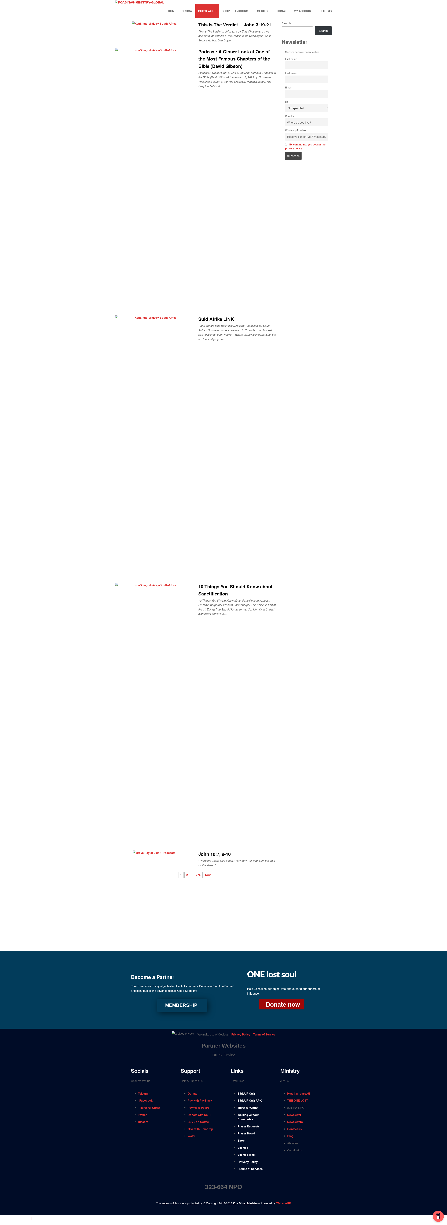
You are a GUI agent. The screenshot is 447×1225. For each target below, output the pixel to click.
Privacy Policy (241, 1035)
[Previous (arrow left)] (3, 1223)
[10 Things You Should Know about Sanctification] (154, 714)
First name (291, 59)
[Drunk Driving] (223, 1055)
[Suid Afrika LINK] (154, 446)
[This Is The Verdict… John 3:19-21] (154, 23)
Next (208, 875)
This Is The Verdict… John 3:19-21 (234, 24)
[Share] (19, 1218)
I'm (286, 101)
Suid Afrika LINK (216, 319)
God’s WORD (207, 11)
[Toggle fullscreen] (11, 1218)
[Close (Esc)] (27, 1218)
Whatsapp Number (295, 130)
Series (262, 11)
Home (172, 11)
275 (198, 875)
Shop (226, 11)
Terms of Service (264, 1035)
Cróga (187, 11)
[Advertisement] (307, 222)
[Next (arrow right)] (11, 1223)
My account (303, 11)
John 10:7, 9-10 (214, 854)
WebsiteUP (283, 1203)
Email (288, 87)
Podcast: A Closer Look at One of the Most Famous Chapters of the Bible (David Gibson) (234, 58)
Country (289, 116)
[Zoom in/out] (3, 1218)
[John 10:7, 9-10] (154, 853)
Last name (291, 73)
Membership (181, 1005)
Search (286, 23)
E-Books (241, 11)
